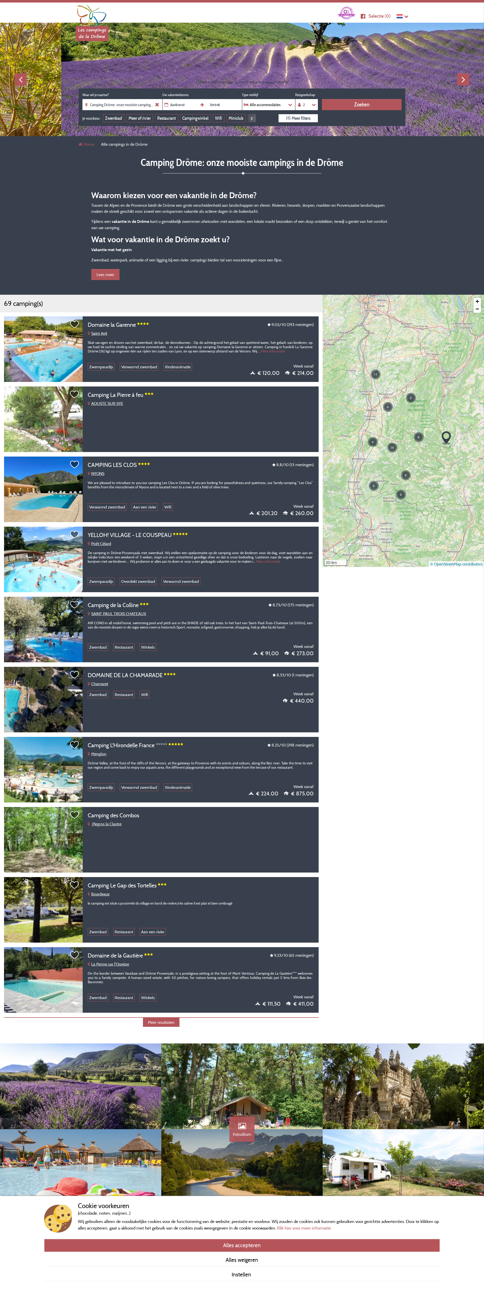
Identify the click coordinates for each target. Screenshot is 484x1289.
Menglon (98, 753)
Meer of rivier (140, 118)
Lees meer (105, 274)
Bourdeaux (100, 893)
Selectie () (379, 16)
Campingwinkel (195, 118)
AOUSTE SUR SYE (107, 403)
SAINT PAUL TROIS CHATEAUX (118, 613)
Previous (21, 79)
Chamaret (99, 683)
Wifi (218, 118)
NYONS (97, 473)
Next (463, 79)
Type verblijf (250, 95)
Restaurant (166, 118)
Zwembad (113, 118)
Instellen (242, 1274)
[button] (401, 495)
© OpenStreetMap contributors (456, 563)
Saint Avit (99, 333)
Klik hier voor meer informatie (304, 1228)
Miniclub (236, 118)
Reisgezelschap (305, 95)
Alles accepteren (242, 1245)
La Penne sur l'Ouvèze (110, 964)
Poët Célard (101, 543)
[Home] (92, 14)
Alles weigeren (242, 1259)
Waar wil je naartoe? (95, 95)
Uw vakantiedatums (175, 95)
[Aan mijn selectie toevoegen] (74, 324)
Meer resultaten (161, 1022)
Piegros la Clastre (106, 823)
